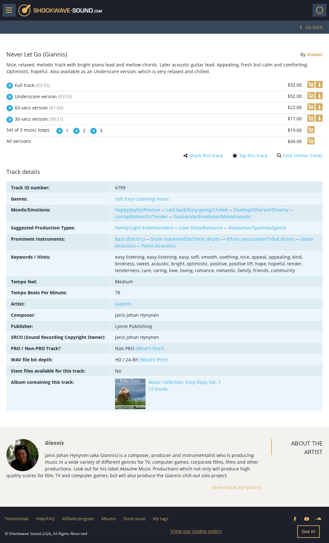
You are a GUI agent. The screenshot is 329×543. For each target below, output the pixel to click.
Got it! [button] (309, 531)
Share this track (206, 155)
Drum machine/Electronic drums (185, 239)
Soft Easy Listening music (142, 199)
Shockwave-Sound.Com (60, 10)
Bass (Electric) (130, 239)
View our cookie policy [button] (196, 531)
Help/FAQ (45, 518)
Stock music (134, 518)
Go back (314, 27)
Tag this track (253, 155)
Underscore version (43, 96)
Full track (32, 85)
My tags (160, 518)
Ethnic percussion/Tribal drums (261, 239)
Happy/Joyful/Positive (137, 210)
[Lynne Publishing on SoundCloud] (318, 518)
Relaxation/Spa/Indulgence (257, 228)
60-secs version (39, 108)
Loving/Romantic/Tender (141, 216)
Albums (108, 518)
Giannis (315, 54)
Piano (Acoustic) (158, 246)
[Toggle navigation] (319, 10)
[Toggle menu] (9, 10)
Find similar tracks (303, 155)
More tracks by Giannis (237, 487)
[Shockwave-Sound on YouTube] (306, 518)
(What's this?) (150, 348)
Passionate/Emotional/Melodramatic (212, 216)
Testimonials (17, 518)
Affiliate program (78, 518)
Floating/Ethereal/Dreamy (261, 210)
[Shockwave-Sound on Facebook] (294, 518)
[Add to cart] (311, 84)
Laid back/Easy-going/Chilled (197, 210)
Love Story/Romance (201, 228)
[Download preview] (319, 84)
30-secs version (39, 119)
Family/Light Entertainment (144, 228)
